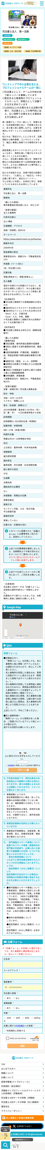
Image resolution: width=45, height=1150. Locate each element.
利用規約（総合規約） (11, 1086)
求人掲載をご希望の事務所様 (20, 1117)
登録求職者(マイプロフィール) (15, 1081)
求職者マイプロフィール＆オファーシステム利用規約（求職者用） (21, 1092)
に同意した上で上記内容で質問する (24, 765)
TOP (3, 1064)
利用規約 (11, 765)
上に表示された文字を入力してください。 (22, 757)
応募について (7, 1077)
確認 (22, 1045)
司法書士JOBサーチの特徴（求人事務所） (20, 1102)
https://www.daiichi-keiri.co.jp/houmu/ (22, 238)
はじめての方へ (8, 1068)
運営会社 (5, 1106)
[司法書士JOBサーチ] (12, 3)
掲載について (7, 1073)
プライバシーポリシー (11, 1110)
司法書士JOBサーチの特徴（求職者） (18, 1097)
